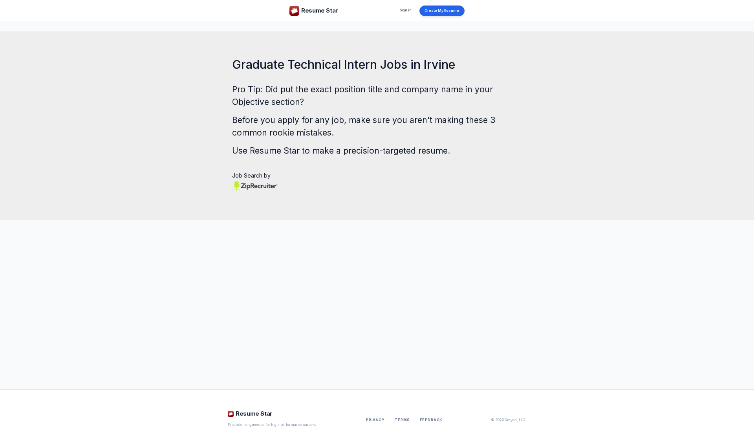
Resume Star (275, 151)
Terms (402, 420)
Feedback (431, 420)
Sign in (406, 10)
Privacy (375, 420)
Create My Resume (442, 11)
